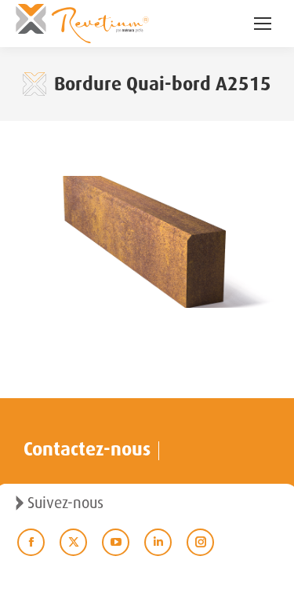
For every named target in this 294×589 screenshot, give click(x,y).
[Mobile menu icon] (262, 23)
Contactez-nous (87, 449)
